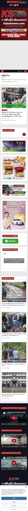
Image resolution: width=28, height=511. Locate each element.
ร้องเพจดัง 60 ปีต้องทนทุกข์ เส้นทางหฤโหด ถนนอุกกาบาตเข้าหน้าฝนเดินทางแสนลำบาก (13, 304)
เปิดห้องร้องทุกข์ (4, 283)
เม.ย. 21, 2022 (6, 118)
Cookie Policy (13, 509)
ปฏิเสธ (14, 502)
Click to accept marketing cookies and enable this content (14, 260)
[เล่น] (2, 424)
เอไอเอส (11, 36)
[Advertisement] (14, 55)
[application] (14, 418)
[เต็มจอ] (25, 424)
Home (2, 77)
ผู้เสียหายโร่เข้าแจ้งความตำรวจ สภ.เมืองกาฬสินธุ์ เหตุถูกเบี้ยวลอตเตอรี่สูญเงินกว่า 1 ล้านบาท (12, 114)
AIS (8, 36)
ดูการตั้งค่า (14, 505)
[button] (26, 487)
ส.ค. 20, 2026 (6, 368)
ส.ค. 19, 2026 (6, 398)
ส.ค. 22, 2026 (6, 307)
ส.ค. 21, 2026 (6, 338)
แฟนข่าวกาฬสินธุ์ (10, 34)
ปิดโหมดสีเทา (22, 2)
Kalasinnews (22, 34)
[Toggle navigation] (18, 71)
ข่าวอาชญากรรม (4, 344)
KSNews (3, 34)
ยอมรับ (14, 498)
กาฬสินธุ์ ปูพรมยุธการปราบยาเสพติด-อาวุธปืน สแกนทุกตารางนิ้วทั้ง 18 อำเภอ (14, 334)
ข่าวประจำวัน (17, 36)
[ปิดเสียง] (23, 424)
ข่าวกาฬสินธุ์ (16, 34)
